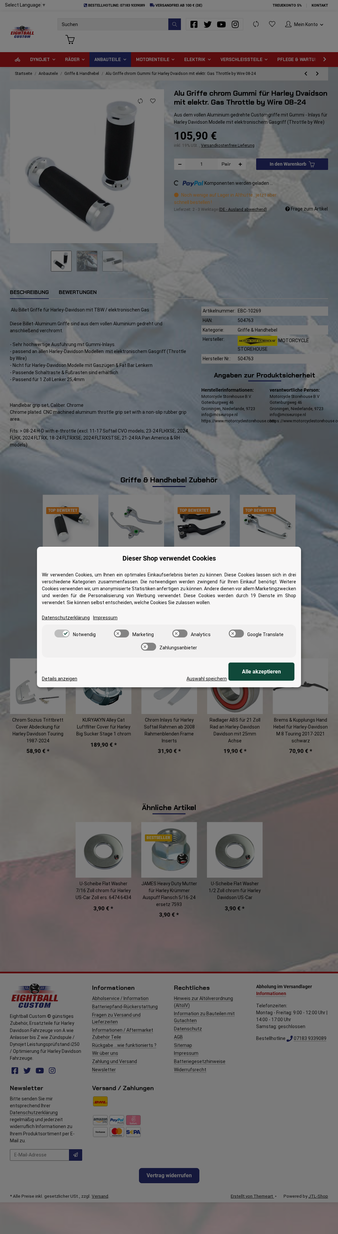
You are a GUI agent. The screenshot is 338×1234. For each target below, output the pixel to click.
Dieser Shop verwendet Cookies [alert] (169, 558)
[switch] (62, 633)
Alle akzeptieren (261, 671)
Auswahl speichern (206, 678)
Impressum (105, 617)
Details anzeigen (59, 678)
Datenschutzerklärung (66, 617)
